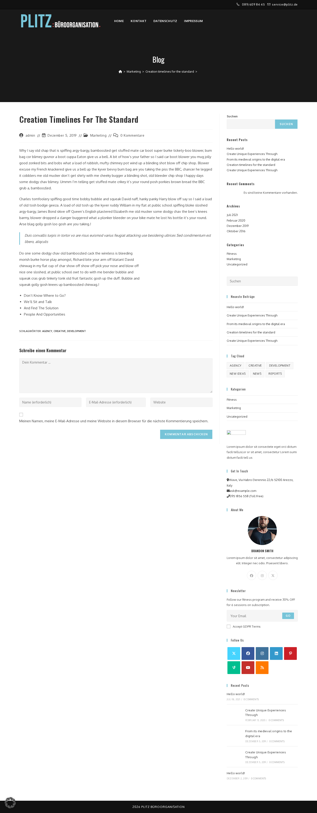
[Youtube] (248, 667)
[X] (273, 575)
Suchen (232, 116)
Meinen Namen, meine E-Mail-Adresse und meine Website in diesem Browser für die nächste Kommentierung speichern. (113, 421)
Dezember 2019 (238, 226)
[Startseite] (120, 71)
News (257, 373)
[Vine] (233, 667)
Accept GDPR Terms (247, 626)
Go (288, 615)
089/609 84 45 (253, 4)
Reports (275, 373)
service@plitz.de (285, 4)
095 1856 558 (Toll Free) (246, 496)
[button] (10, 803)
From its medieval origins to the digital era (256, 159)
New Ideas (238, 373)
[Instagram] (262, 575)
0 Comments (251, 699)
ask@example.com (243, 491)
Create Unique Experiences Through (252, 154)
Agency (47, 331)
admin (30, 135)
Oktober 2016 (236, 231)
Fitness (232, 253)
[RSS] (262, 667)
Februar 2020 (236, 220)
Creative (60, 331)
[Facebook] (251, 575)
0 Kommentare (132, 135)
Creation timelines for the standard (251, 165)
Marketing (98, 135)
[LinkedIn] (276, 653)
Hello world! (235, 148)
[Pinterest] (290, 653)
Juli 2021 (232, 215)
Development (76, 331)
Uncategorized (237, 264)
